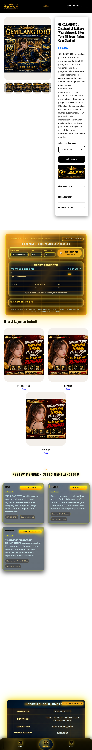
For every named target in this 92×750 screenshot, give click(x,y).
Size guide (72, 143)
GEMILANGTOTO (74, 5)
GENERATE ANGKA (69, 253)
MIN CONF (48, 250)
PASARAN (15, 250)
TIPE (32, 250)
